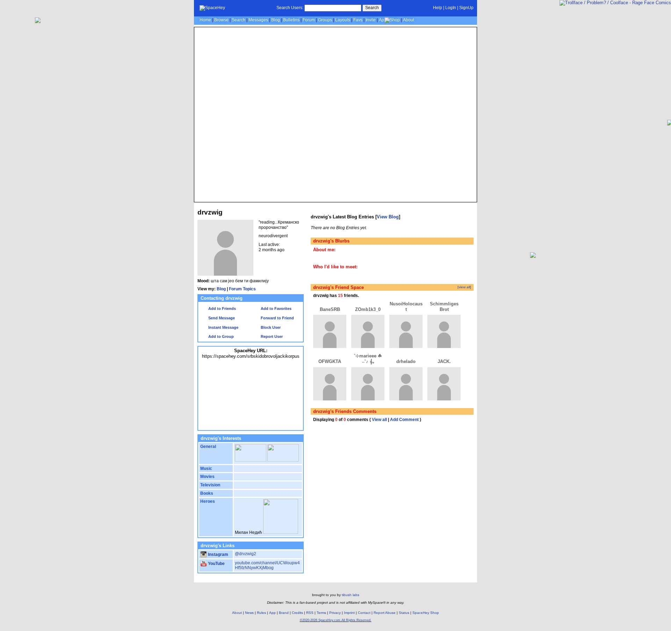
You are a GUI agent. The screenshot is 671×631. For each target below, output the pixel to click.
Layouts (342, 19)
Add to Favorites (275, 308)
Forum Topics (242, 289)
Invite (371, 19)
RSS (309, 613)
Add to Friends (221, 308)
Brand (284, 613)
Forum (309, 19)
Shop (395, 19)
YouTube (216, 563)
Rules (261, 613)
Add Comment (404, 419)
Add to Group (220, 336)
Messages (258, 19)
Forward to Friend (277, 318)
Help (437, 7)
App (383, 19)
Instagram (217, 554)
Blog (275, 19)
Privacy (335, 613)
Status (404, 613)
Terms (321, 613)
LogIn (450, 7)
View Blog (388, 216)
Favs (357, 19)
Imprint (349, 613)
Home (205, 19)
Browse (221, 19)
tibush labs (350, 595)
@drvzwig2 (245, 553)
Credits (297, 613)
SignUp (466, 7)
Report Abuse (385, 613)
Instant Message (222, 327)
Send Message (221, 318)
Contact (364, 613)
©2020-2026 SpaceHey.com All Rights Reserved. (335, 620)
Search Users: (289, 7)
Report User (271, 336)
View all (379, 419)
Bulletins (291, 19)
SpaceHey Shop (425, 613)
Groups (325, 19)
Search (372, 7)
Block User (270, 327)
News (249, 613)
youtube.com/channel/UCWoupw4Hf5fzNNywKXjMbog (267, 565)
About (408, 19)
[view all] (464, 287)
